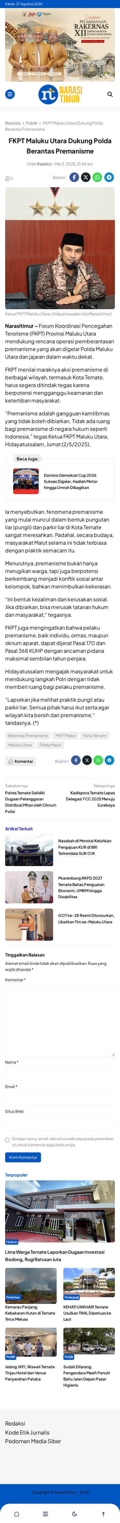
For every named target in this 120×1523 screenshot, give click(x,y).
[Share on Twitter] (86, 177)
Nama (12, 1062)
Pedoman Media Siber (33, 1441)
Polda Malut (50, 745)
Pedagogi (72, 1297)
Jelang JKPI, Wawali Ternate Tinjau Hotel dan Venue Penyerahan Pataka (30, 1372)
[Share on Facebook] (74, 177)
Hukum (11, 1242)
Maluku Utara (20, 745)
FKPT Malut (66, 735)
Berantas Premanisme (28, 735)
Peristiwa (13, 1297)
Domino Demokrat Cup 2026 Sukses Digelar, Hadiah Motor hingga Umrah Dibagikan (71, 481)
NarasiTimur (65, 1492)
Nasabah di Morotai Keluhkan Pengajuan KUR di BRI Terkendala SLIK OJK (84, 846)
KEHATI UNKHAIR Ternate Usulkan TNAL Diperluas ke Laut (87, 1313)
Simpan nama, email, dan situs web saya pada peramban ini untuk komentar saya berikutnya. (63, 1141)
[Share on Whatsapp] (97, 177)
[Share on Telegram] (109, 177)
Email (11, 1086)
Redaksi (15, 1423)
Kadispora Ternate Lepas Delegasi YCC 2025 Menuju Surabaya (90, 799)
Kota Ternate (95, 735)
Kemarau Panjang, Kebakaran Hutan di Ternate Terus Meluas (30, 1313)
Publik (10, 1357)
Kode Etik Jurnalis (27, 1432)
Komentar (15, 979)
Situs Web (14, 1111)
